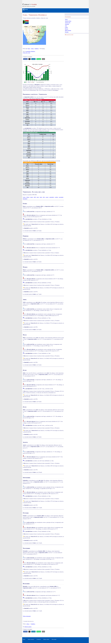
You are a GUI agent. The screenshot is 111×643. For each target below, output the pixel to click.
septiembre (51, 197)
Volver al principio (27, 616)
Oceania (66, 32)
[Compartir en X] (29, 59)
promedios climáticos (30, 51)
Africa (32, 48)
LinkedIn (33, 59)
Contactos (39, 639)
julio (44, 197)
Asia (66, 25)
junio (41, 197)
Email (43, 59)
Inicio (29, 48)
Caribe (66, 27)
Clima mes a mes (26, 52)
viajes (30, 4)
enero (24, 197)
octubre (56, 197)
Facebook (25, 59)
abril (35, 197)
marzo (31, 197)
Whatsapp (39, 59)
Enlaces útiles (46, 639)
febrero (27, 197)
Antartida (67, 24)
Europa (66, 28)
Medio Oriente (68, 30)
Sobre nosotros (31, 639)
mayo (38, 197)
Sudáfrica (37, 48)
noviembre (61, 197)
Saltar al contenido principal (28, 0)
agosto (47, 197)
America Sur (67, 22)
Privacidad (54, 639)
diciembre (25, 198)
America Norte (68, 21)
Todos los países (28, 626)
